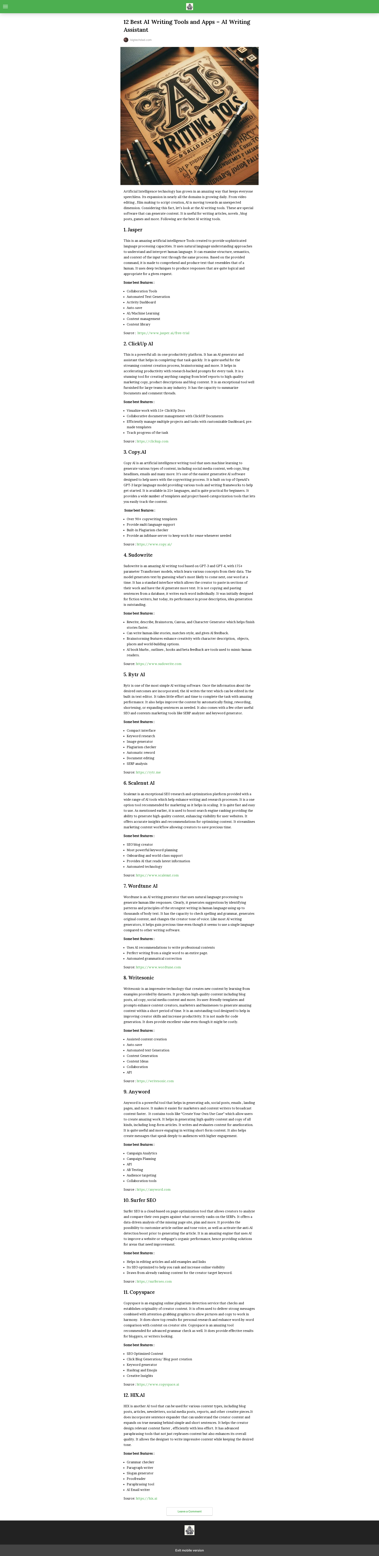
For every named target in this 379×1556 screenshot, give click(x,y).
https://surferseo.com (154, 1281)
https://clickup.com (152, 441)
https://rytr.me (148, 772)
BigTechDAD (189, 6)
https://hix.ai (146, 1498)
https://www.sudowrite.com (158, 664)
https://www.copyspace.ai (158, 1384)
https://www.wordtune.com (158, 967)
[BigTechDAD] (189, 1530)
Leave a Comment (190, 1511)
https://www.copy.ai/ (154, 544)
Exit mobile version (189, 1550)
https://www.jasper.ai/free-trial (163, 333)
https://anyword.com (154, 1189)
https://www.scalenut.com (157, 875)
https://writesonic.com (155, 1081)
